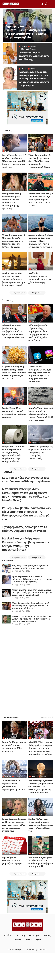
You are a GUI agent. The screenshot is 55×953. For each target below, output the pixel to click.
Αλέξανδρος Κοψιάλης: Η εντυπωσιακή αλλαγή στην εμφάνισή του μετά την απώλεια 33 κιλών (40, 199)
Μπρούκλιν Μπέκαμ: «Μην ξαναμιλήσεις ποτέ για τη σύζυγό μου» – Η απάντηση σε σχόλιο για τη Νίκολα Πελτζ (26, 494)
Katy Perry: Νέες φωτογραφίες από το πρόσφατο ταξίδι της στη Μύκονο (26, 479)
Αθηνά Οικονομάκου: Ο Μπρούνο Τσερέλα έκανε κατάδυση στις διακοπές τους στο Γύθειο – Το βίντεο (13, 241)
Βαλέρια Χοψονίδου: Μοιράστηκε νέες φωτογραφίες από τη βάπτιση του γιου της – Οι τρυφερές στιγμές (13, 279)
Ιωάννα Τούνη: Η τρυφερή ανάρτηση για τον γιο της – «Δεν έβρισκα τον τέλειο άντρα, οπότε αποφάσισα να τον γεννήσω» (34, 78)
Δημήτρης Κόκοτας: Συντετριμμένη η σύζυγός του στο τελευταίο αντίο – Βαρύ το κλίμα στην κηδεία (25, 31)
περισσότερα (46, 717)
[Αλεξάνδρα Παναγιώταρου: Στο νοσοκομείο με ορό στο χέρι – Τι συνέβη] (40, 261)
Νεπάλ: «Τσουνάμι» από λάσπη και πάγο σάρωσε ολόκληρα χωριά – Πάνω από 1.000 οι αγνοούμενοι (40, 414)
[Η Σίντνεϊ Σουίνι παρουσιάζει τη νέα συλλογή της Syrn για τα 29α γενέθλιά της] (10, 53)
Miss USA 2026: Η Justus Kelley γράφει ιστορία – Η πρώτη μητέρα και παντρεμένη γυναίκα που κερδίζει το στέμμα (40, 748)
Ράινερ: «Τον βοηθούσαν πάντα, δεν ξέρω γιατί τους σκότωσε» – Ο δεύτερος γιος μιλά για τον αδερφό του (26, 513)
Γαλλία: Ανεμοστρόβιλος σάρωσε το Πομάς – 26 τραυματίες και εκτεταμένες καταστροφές (40, 452)
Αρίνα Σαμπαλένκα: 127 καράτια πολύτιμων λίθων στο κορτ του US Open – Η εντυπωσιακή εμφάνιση (14, 161)
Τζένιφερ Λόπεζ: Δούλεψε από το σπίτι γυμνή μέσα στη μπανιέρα (24, 528)
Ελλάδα (10, 23)
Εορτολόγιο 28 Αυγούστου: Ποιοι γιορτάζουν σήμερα (12, 860)
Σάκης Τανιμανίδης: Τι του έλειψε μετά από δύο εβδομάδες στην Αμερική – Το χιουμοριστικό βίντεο (39, 161)
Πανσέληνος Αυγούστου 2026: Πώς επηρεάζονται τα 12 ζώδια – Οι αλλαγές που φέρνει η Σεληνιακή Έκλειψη (40, 786)
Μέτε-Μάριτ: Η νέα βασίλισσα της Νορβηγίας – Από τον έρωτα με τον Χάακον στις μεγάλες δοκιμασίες (14, 331)
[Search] (46, 4)
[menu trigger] (51, 4)
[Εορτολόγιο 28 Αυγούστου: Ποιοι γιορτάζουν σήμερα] (14, 845)
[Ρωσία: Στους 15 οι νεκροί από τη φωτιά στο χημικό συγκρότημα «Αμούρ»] (14, 396)
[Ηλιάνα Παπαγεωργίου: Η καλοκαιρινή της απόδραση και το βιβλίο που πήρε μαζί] (40, 845)
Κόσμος (7, 321)
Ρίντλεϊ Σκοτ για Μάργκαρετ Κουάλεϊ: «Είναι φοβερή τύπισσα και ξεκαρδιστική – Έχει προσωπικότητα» (27, 544)
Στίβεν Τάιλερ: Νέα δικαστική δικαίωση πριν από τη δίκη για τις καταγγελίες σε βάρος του (40, 825)
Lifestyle (24, 46)
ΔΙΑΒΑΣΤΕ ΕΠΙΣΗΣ (11, 717)
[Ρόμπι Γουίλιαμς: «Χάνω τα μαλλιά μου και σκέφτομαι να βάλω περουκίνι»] (14, 730)
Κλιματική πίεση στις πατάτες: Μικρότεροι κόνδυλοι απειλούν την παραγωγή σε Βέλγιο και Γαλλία (14, 372)
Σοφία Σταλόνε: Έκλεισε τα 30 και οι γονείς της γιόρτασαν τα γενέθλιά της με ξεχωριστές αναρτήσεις (14, 825)
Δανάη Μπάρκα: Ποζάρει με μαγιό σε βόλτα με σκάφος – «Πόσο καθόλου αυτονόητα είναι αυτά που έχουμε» (40, 241)
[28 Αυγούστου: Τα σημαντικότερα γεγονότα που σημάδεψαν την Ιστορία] (14, 769)
